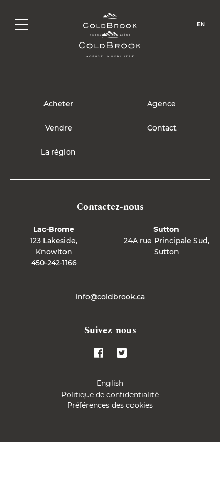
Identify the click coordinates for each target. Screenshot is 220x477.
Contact (162, 128)
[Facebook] (99, 353)
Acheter (58, 104)
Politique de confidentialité (110, 394)
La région (58, 152)
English (110, 383)
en (201, 24)
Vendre (58, 128)
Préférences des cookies (110, 405)
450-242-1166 (54, 262)
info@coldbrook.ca (110, 296)
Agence (161, 104)
